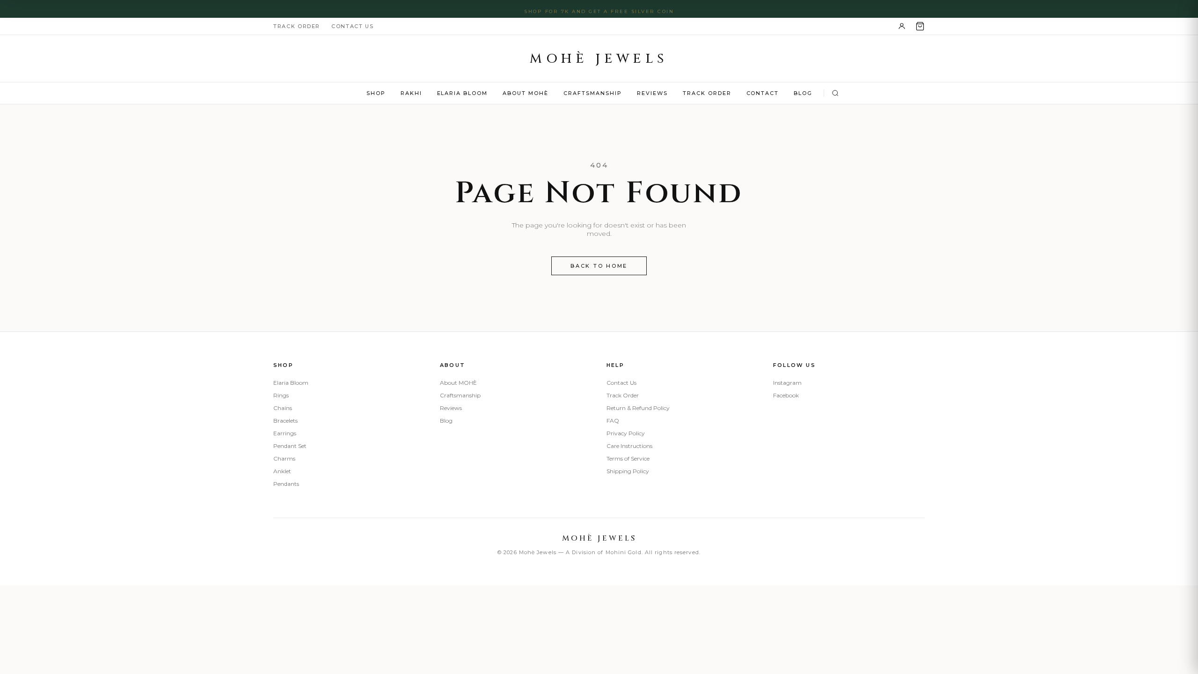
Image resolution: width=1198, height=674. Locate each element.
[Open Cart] (920, 26)
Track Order (296, 26)
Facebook (786, 395)
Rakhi (411, 93)
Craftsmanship (592, 93)
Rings (281, 395)
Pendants (286, 483)
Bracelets (285, 420)
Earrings (284, 433)
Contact (762, 93)
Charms (284, 458)
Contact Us (352, 26)
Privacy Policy (625, 433)
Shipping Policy (627, 471)
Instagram (787, 382)
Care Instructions (629, 445)
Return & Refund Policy (638, 407)
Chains (282, 407)
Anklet (282, 471)
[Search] (835, 93)
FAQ (612, 420)
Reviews (652, 93)
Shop (376, 93)
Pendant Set (290, 445)
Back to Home (599, 266)
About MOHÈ (525, 93)
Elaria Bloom (462, 93)
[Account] (902, 26)
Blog (803, 93)
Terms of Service (628, 458)
